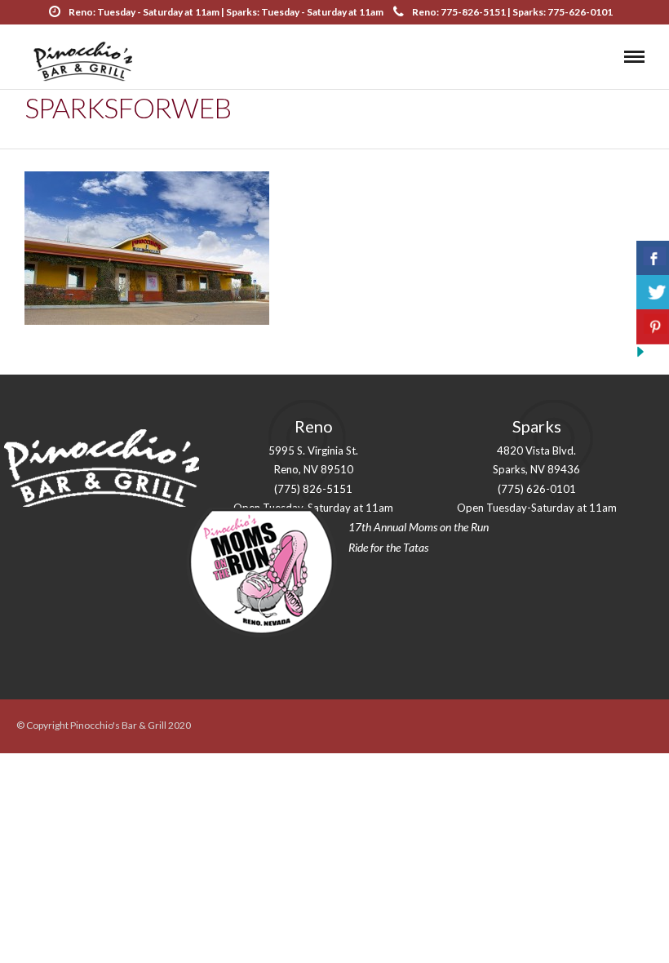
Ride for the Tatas (388, 547)
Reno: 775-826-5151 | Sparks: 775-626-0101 (512, 12)
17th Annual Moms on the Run (418, 527)
